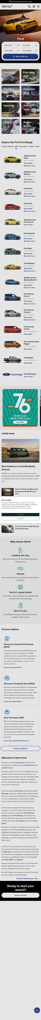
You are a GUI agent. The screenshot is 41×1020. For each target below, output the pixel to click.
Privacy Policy (27, 508)
